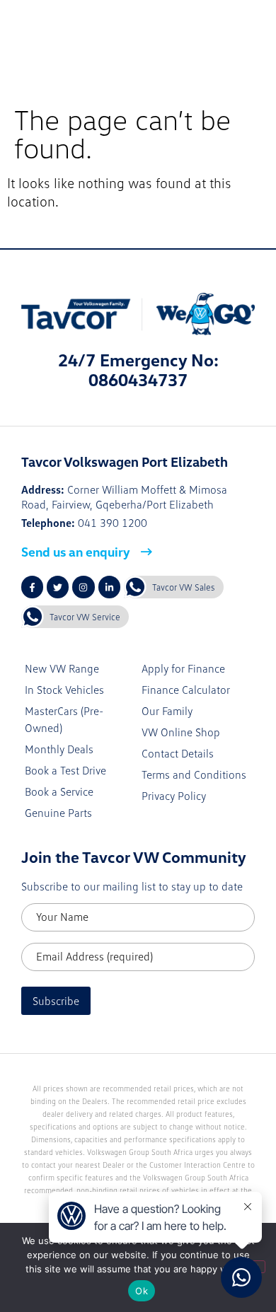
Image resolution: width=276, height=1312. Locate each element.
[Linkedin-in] (109, 587)
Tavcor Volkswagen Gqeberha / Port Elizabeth (159, 35)
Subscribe (56, 1001)
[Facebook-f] (32, 587)
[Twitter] (58, 587)
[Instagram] (83, 587)
